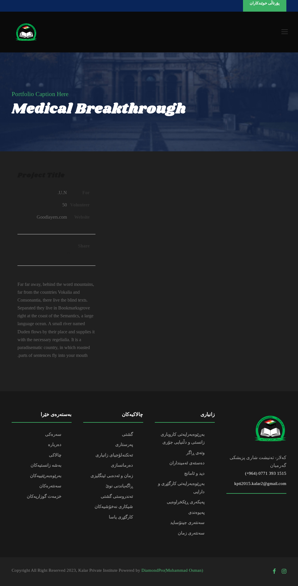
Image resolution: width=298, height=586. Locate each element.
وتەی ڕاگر (195, 452)
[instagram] (284, 571)
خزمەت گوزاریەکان (44, 496)
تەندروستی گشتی (117, 496)
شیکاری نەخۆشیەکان (114, 506)
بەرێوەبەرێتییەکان (45, 475)
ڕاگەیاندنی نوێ (119, 486)
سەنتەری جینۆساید (187, 522)
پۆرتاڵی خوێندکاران (265, 3)
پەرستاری (124, 444)
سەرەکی (53, 434)
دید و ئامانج (194, 473)
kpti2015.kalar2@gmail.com (260, 483)
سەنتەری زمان (191, 533)
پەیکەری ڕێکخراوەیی (186, 502)
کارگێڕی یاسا (121, 517)
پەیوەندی (196, 512)
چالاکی (55, 455)
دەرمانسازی (122, 465)
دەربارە (54, 444)
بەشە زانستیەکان (46, 465)
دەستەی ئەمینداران (187, 463)
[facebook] (274, 571)
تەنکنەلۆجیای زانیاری (114, 455)
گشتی (127, 434)
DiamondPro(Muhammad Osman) (172, 570)
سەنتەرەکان (50, 486)
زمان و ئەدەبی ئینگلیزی (112, 475)
